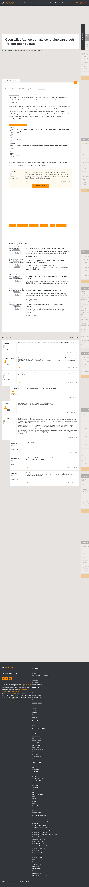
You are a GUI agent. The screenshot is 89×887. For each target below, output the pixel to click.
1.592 (16, 479)
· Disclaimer (35, 682)
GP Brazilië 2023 (61, 226)
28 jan (84, 151)
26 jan (84, 146)
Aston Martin (44, 226)
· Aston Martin (35, 785)
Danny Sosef (41, 89)
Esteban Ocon (14, 95)
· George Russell (36, 740)
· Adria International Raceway (40, 821)
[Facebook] (3, 678)
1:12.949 (86, 47)
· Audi (33, 792)
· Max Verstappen (36, 695)
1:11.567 (86, 58)
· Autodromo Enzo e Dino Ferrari (40, 825)
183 (16, 178)
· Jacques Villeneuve (37, 743)
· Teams (34, 710)
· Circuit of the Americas (38, 848)
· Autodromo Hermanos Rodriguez (41, 827)
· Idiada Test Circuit (37, 873)
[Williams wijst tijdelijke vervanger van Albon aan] (16, 289)
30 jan (84, 157)
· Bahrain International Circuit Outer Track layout (45, 834)
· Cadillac (34, 808)
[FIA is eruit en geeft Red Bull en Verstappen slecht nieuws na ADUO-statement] (16, 261)
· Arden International (37, 778)
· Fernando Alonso (37, 738)
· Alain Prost (35, 733)
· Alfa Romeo (35, 769)
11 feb (83, 165)
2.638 (16, 394)
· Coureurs (34, 708)
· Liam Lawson (35, 747)
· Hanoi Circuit (35, 866)
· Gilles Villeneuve (36, 864)
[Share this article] (75, 82)
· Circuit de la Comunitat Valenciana (41, 846)
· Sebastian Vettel (36, 756)
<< (11, 80)
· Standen (34, 712)
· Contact (34, 673)
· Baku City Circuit (36, 836)
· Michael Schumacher (38, 749)
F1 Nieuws (12, 226)
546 (8, 364)
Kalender (57, 2)
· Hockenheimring (36, 868)
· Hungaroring (35, 871)
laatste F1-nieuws (26, 684)
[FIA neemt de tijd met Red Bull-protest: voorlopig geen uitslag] (16, 276)
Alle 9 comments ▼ (40, 186)
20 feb (84, 185)
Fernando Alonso (55, 97)
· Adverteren (35, 677)
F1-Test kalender (16, 699)
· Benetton (35, 801)
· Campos (34, 810)
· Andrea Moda (36, 776)
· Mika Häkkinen (36, 752)
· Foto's (34, 699)
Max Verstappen (28, 2)
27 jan (84, 149)
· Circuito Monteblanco (38, 857)
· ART (33, 783)
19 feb (84, 182)
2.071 (8, 410)
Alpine (52, 226)
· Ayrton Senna (36, 736)
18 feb (84, 179)
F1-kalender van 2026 (11, 693)
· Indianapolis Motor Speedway (40, 875)
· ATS (33, 790)
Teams (43, 2)
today (8, 3)
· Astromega (35, 787)
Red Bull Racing (14, 691)
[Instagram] (10, 678)
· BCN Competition (37, 799)
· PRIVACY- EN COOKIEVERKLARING (41, 675)
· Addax (34, 767)
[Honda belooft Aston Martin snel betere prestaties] (16, 248)
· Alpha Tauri (35, 771)
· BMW (33, 803)
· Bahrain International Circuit (40, 832)
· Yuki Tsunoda (36, 758)
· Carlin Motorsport (37, 812)
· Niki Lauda (35, 754)
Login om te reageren (73, 337)
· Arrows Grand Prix (37, 780)
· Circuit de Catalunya (38, 843)
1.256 (8, 379)
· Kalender (34, 717)
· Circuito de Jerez (37, 855)
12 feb (84, 168)
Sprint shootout (85, 53)
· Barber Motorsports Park (39, 839)
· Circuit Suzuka (36, 850)
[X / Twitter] (6, 678)
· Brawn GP (35, 805)
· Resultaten (35, 715)
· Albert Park (35, 823)
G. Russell (86, 56)
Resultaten (50, 2)
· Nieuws (34, 693)
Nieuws (20, 2)
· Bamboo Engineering (38, 794)
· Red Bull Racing (36, 697)
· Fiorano (34, 859)
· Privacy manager (37, 684)
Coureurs (37, 2)
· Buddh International (37, 841)
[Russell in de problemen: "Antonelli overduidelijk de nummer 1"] (16, 305)
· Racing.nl (35, 725)
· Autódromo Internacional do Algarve (42, 830)
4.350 (8, 425)
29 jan (84, 154)
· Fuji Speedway (36, 862)
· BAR (33, 796)
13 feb (84, 171)
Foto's (64, 2)
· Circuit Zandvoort (37, 852)
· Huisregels (35, 680)
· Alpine (34, 774)
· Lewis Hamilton (36, 745)
